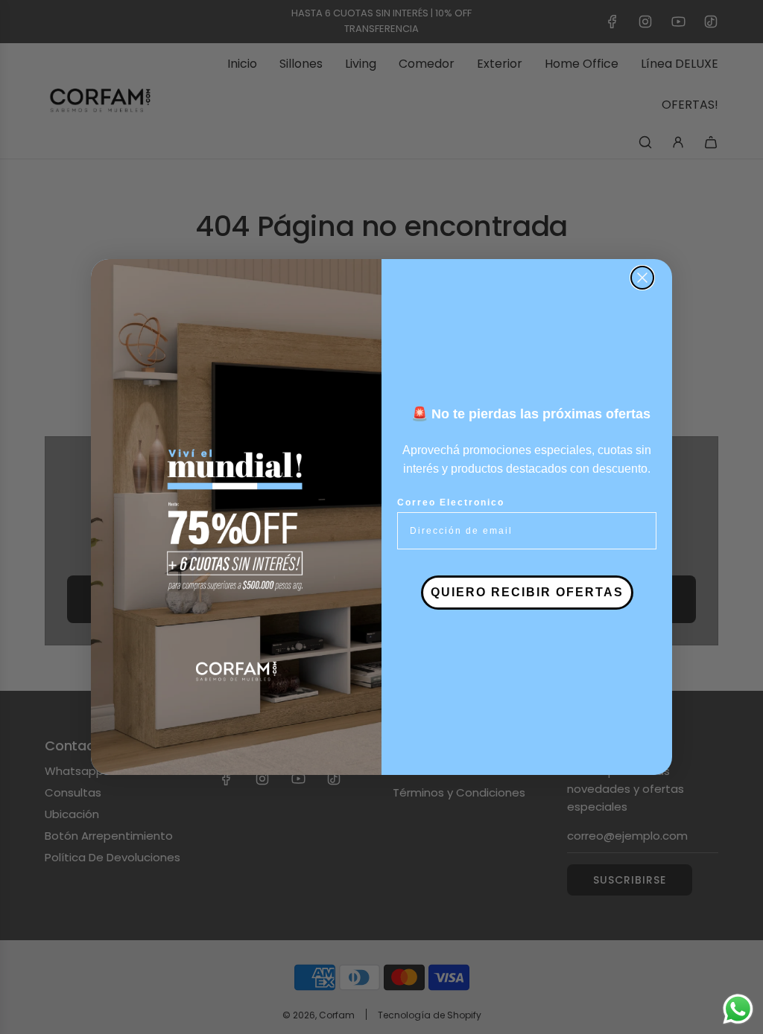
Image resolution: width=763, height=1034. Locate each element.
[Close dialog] (642, 278)
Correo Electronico (450, 502)
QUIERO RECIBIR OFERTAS (527, 592)
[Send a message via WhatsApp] (738, 1009)
